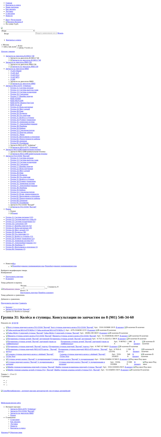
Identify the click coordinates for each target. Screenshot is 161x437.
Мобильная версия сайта (11, 403)
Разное (13, 415)
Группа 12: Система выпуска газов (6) (21, 219)
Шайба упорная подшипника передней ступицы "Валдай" (78, 367)
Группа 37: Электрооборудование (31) (21, 243)
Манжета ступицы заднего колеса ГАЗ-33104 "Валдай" (74, 336)
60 (15, 323)
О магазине (10, 14)
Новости (9, 16)
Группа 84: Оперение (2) (15, 249)
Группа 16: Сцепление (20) (16, 224)
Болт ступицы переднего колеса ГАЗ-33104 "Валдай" (72, 327)
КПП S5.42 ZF (16, 105)
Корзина (18, 22)
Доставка (9, 11)
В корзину (10, 279)
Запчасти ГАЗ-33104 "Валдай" (22, 411)
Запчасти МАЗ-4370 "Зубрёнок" (23, 409)
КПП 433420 (15, 98)
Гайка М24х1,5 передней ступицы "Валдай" (62, 333)
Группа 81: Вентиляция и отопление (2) (22, 247)
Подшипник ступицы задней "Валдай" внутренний (71, 339)
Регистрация (16, 20)
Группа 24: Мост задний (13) (17, 230)
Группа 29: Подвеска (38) (16, 232)
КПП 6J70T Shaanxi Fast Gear (22, 103)
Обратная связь (16, 432)
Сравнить (23, 303)
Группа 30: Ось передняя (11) (17, 234)
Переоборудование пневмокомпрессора (61, 266)
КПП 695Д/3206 (16, 101)
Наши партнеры (12, 7)
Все (14, 264)
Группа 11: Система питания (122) (19, 217)
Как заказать (11, 9)
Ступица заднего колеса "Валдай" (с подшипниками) (72, 359)
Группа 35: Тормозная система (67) (20, 241)
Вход (8, 20)
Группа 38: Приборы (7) (15, 245)
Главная (9, 3)
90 (17, 323)
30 (13, 323)
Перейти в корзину (46, 293)
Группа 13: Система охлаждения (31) (20, 222)
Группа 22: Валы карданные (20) (19, 228)
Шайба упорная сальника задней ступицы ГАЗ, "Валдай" (77, 370)
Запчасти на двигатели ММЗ (21, 413)
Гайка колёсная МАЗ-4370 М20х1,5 (51, 330)
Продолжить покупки (14, 277)
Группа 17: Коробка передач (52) (19, 226)
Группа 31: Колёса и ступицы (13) (19, 236)
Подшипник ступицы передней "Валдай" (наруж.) (69, 346)
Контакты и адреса (13, 5)
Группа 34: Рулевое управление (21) (20, 239)
